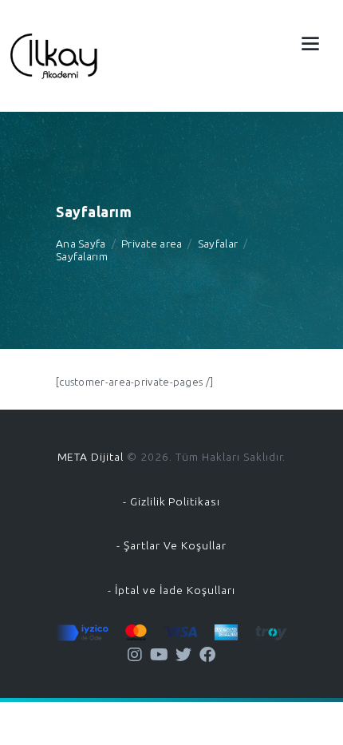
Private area (152, 243)
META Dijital (90, 456)
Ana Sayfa (81, 243)
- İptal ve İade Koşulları (171, 590)
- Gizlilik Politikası (171, 501)
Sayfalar (218, 243)
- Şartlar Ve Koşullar (171, 545)
